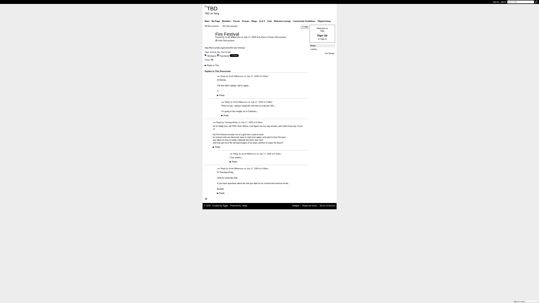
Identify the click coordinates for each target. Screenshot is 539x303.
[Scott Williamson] (209, 39)
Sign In (503, 2)
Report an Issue (309, 206)
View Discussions (226, 40)
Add (306, 27)
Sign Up (496, 2)
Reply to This (212, 65)
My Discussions (230, 26)
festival (213, 52)
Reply (221, 95)
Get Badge (329, 53)
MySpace (211, 56)
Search (536, 2)
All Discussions (212, 26)
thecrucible (226, 52)
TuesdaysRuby (231, 122)
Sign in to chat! (519, 301)
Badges (295, 206)
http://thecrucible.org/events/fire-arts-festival (225, 48)
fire (218, 52)
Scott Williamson (232, 37)
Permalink (218, 76)
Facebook (224, 56)
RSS (206, 199)
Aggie (225, 206)
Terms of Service (327, 206)
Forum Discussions (277, 37)
